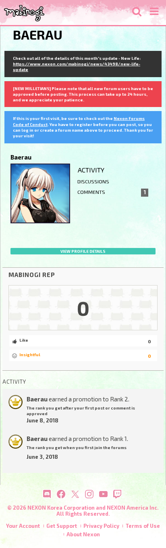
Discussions (93, 181)
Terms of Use (143, 526)
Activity (91, 170)
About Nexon (83, 534)
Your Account (23, 526)
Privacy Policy (101, 526)
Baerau (37, 399)
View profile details (83, 251)
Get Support (61, 526)
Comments (111, 192)
